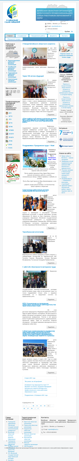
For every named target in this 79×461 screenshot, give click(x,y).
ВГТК (10, 123)
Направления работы (38, 36)
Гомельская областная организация (30, 426)
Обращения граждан (14, 39)
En (72, 31)
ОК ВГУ (11, 134)
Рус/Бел (67, 31)
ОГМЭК (11, 130)
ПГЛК (10, 141)
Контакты (65, 36)
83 (44, 406)
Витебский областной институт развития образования (11, 435)
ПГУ (9, 119)
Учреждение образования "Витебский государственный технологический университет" (13, 426)
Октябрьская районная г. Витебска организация (12, 69)
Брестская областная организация (30, 422)
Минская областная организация (30, 435)
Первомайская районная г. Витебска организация (12, 75)
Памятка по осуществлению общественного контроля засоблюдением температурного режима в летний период (66, 102)
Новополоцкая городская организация (12, 80)
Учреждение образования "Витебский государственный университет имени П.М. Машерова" (13, 446)
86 (24, 408)
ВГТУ (10, 116)
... (29, 406)
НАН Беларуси (28, 446)
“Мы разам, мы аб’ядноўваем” (33, 381)
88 (31, 408)
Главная (10, 36)
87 (28, 408)
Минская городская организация (31, 443)
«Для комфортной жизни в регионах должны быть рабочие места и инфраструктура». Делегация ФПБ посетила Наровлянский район (39, 120)
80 (33, 406)
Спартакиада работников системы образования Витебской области (35, 190)
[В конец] (38, 408)
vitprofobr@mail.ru (56, 26)
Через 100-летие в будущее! (33, 76)
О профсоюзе (22, 36)
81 (37, 406)
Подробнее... (51, 72)
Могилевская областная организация (28, 439)
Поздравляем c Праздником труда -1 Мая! (38, 145)
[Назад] (26, 405)
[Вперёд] (35, 408)
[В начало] (23, 405)
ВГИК (10, 126)
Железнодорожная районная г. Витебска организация (14, 62)
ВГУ (9, 113)
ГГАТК (10, 148)
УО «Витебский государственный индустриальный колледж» (13, 455)
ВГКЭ (10, 144)
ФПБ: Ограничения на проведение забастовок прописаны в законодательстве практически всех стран (39, 304)
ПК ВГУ (11, 137)
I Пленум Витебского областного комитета (38, 44)
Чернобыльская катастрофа (33, 232)
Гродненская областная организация (28, 430)
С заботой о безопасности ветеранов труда (39, 267)
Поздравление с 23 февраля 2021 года (36, 395)
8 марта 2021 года (30, 378)
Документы (53, 36)
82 (41, 406)
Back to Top (8, 445)
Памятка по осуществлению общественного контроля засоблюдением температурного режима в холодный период (66, 89)
